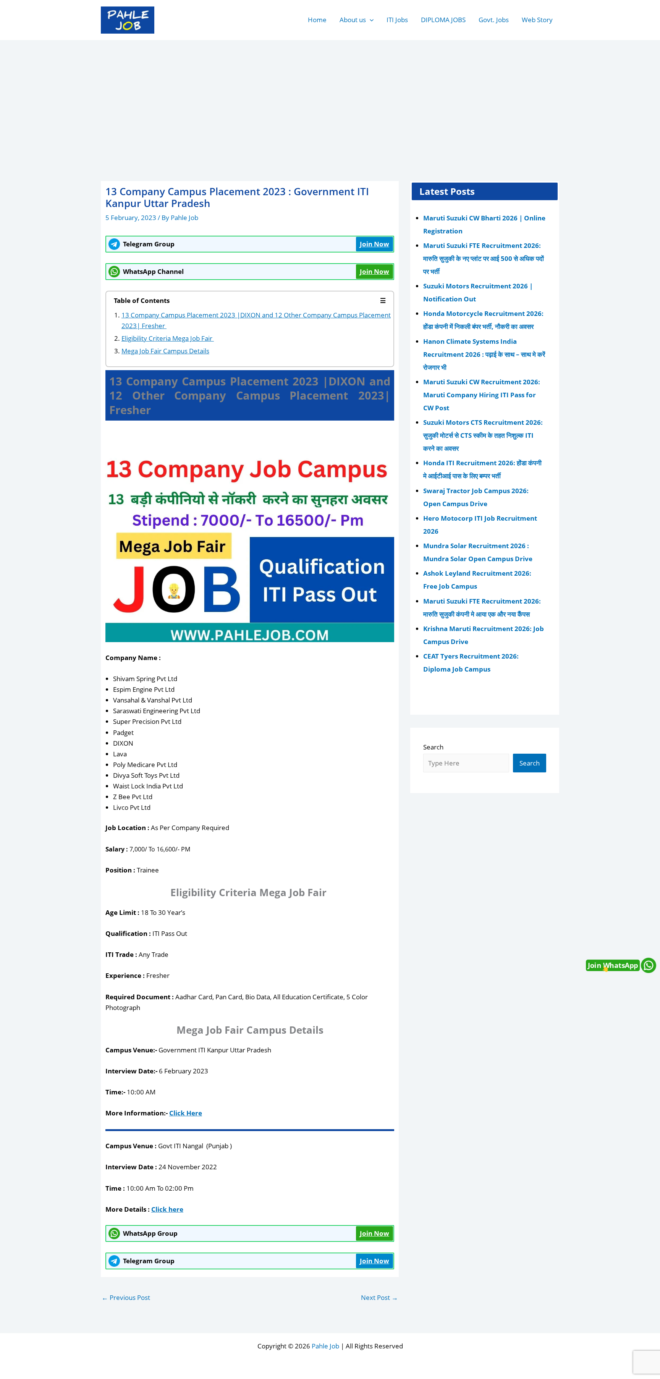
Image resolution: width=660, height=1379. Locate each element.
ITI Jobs (397, 19)
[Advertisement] (330, 97)
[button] (370, 19)
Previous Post (126, 1297)
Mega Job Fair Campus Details (165, 350)
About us (353, 19)
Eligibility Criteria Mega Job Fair (167, 338)
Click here (167, 1209)
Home (317, 19)
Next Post (379, 1297)
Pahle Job (325, 1346)
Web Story (537, 19)
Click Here (185, 1113)
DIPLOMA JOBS (443, 19)
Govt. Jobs (494, 19)
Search (433, 747)
